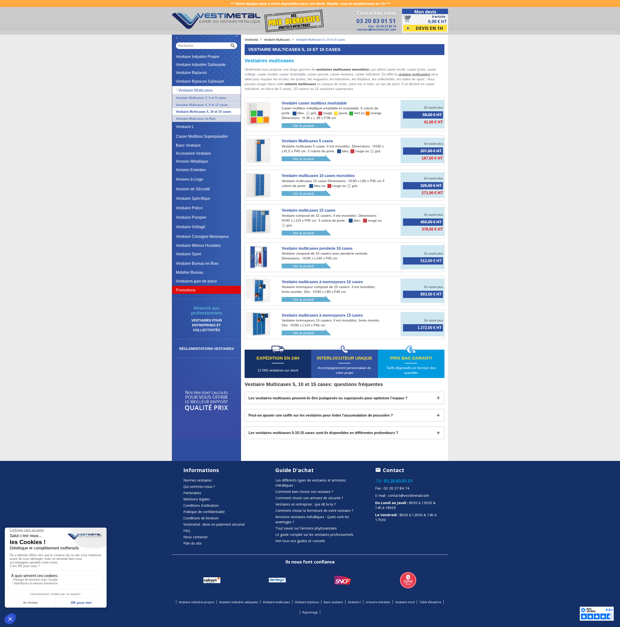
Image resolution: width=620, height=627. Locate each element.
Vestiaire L (185, 127)
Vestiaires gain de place (196, 281)
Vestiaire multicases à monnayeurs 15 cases (322, 315)
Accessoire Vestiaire (193, 153)
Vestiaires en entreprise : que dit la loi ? (305, 504)
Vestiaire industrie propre (196, 602)
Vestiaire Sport (188, 254)
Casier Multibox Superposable (202, 136)
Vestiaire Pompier (191, 217)
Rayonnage (310, 612)
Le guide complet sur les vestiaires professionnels (314, 534)
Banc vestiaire (333, 602)
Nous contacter (195, 537)
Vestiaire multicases (276, 602)
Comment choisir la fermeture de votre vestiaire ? (314, 510)
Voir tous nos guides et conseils (300, 541)
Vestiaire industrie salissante (238, 602)
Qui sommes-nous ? (199, 486)
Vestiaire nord (405, 602)
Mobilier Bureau (189, 272)
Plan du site (192, 543)
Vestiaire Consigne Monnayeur (202, 236)
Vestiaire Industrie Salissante (201, 65)
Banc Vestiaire (188, 145)
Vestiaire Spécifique (193, 198)
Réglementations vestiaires (206, 349)
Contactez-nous (376, 13)
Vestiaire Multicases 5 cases (307, 141)
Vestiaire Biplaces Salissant (200, 81)
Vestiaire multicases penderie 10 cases (317, 248)
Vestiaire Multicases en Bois (196, 119)
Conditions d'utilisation (201, 505)
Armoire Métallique (192, 161)
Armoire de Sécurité (193, 189)
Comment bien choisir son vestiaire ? (304, 491)
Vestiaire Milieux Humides (198, 245)
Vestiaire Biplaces (191, 73)
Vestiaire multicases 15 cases (308, 210)
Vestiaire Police (189, 208)
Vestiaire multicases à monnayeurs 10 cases (322, 282)
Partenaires (192, 492)
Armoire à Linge (189, 179)
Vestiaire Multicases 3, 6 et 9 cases (201, 98)
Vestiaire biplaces (307, 602)
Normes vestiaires (197, 480)
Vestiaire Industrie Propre (197, 57)
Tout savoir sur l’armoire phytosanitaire (306, 528)
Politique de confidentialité (204, 511)
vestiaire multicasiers (414, 74)
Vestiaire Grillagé (190, 227)
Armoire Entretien (191, 170)
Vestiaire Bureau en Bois (197, 263)
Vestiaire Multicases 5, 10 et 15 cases (203, 111)
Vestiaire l (354, 602)
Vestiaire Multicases (195, 90)
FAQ (186, 530)
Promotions (185, 290)
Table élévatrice (430, 602)
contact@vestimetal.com (376, 29)
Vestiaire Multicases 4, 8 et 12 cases (202, 105)
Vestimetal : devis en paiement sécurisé (214, 524)
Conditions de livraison (201, 518)
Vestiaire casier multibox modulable (314, 103)
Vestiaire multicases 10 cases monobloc (318, 176)
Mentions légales (196, 499)
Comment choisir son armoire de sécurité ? (309, 498)
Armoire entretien (378, 602)
